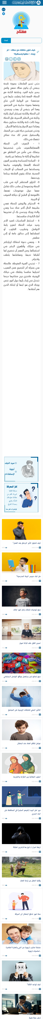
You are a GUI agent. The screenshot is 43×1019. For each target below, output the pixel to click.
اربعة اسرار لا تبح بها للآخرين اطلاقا (26, 847)
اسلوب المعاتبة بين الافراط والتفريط (26, 777)
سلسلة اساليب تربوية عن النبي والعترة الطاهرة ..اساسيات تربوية (23, 949)
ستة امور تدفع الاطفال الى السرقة (27, 914)
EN (3, 10)
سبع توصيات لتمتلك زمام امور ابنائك (26, 610)
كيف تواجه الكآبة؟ (33, 984)
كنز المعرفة (12, 486)
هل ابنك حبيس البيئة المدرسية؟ (28, 576)
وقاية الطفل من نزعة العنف (30, 881)
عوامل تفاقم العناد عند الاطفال (28, 743)
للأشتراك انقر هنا (11, 509)
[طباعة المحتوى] (7, 59)
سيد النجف (9, 463)
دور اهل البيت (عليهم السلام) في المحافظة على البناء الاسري (22, 812)
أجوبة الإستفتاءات (9, 472)
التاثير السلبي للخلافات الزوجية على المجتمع (24, 710)
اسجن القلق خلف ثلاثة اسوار (29, 643)
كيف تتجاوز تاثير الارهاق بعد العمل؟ (26, 543)
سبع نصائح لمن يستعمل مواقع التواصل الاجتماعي (22, 677)
